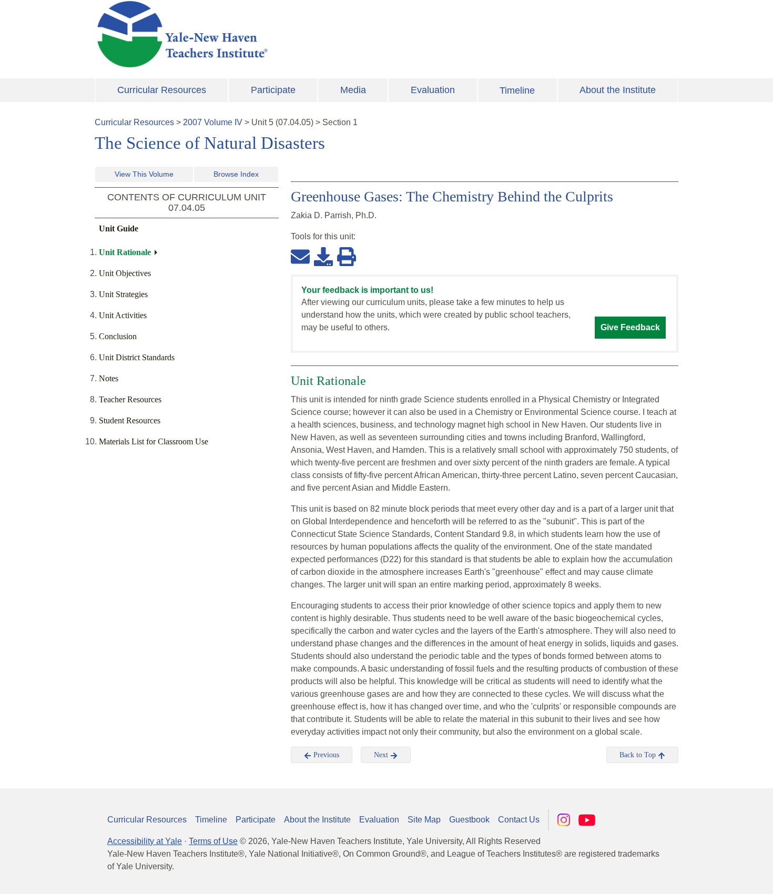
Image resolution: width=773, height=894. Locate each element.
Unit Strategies (123, 294)
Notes (108, 378)
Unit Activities (123, 315)
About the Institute (617, 90)
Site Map (424, 819)
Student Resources (129, 420)
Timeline (517, 90)
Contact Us (519, 819)
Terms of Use (213, 841)
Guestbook (469, 819)
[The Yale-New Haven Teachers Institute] (287, 34)
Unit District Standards (137, 357)
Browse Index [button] (236, 174)
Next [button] (382, 755)
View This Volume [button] (144, 174)
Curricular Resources (161, 90)
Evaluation (433, 90)
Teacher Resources (130, 399)
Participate (273, 90)
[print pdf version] (346, 256)
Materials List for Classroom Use (153, 441)
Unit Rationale (125, 252)
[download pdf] (323, 256)
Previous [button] (325, 755)
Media (353, 90)
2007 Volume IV (212, 122)
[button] (712, 875)
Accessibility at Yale (144, 841)
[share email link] (300, 256)
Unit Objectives (125, 273)
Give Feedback (630, 327)
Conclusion (118, 336)
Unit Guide (118, 228)
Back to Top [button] (638, 755)
